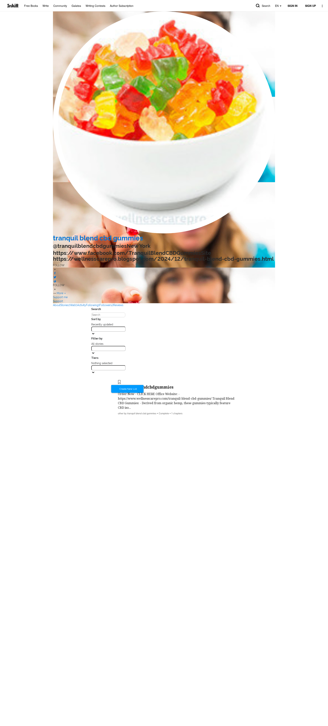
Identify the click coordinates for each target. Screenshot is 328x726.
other (120, 413)
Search (266, 6)
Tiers (94, 357)
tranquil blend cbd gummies (98, 238)
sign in (292, 6)
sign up (310, 6)
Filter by (96, 338)
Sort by (96, 319)
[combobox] (108, 329)
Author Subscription (121, 6)
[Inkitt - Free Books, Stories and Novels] (12, 5)
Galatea (76, 6)
